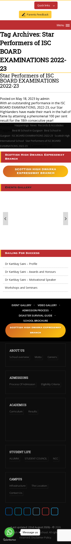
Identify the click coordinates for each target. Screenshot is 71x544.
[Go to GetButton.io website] (9, 540)
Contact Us (15, 493)
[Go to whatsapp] (9, 532)
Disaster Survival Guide (35, 315)
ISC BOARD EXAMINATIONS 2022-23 (32, 135)
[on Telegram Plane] (54, 511)
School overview (19, 357)
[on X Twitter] (18, 511)
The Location (39, 485)
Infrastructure (17, 485)
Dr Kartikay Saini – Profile (21, 264)
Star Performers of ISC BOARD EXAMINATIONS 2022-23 (29, 80)
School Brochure (35, 320)
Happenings (22, 125)
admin (44, 98)
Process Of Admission (22, 384)
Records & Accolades (50, 125)
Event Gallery (21, 305)
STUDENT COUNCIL (36, 458)
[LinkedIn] (36, 511)
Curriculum (15, 411)
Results (32, 411)
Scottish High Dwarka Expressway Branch (35, 171)
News (33, 125)
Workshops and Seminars (21, 287)
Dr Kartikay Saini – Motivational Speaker (30, 280)
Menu (60, 25)
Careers (52, 357)
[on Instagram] (27, 511)
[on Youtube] (45, 511)
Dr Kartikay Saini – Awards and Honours (30, 272)
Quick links (43, 5)
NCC (55, 458)
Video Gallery (47, 305)
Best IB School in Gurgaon (27, 130)
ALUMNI (14, 458)
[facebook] (8, 511)
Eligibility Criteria (50, 384)
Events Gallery (18, 187)
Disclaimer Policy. (41, 537)
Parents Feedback (38, 14)
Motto (38, 357)
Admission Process (35, 310)
